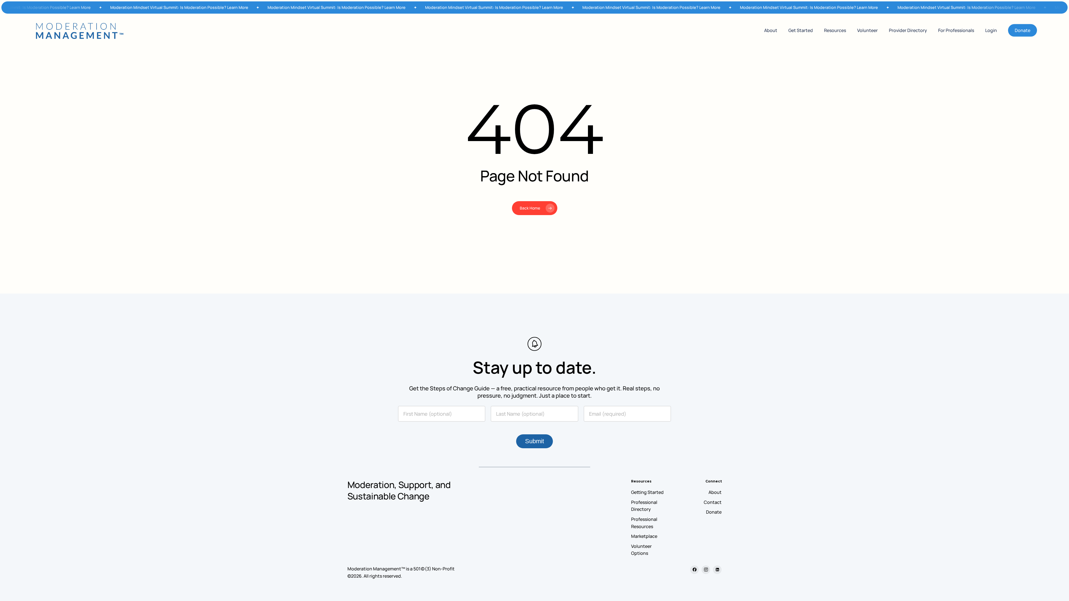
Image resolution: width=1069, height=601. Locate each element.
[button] (647, 492)
